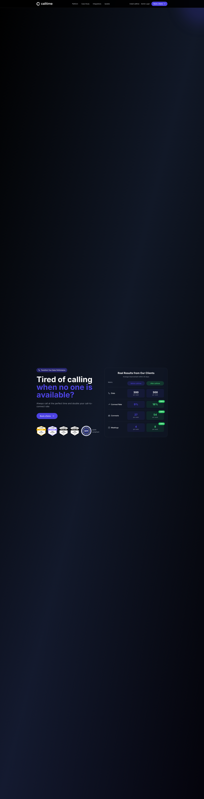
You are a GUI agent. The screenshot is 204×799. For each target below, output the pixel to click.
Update (107, 4)
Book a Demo (158, 4)
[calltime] (41, 431)
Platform (75, 4)
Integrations (97, 4)
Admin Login (145, 4)
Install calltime (134, 4)
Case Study (85, 4)
